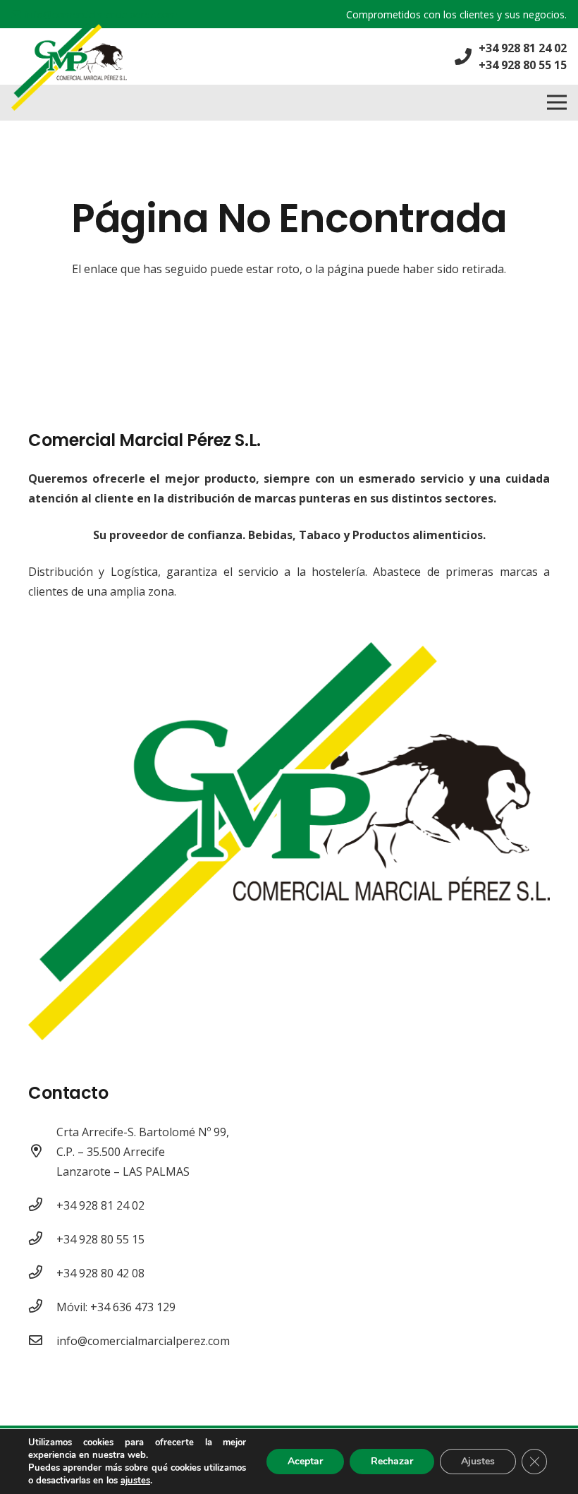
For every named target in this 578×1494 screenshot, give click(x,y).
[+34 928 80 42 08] (42, 1273)
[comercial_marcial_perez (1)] (69, 67)
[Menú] (557, 102)
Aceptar (305, 1461)
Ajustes (478, 1461)
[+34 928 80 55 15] (42, 1239)
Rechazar (392, 1461)
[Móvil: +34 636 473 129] (42, 1307)
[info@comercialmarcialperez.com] (42, 1341)
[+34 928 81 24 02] (42, 1205)
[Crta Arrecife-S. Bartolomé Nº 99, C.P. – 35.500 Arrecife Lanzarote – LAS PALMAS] (42, 1152)
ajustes (135, 1480)
